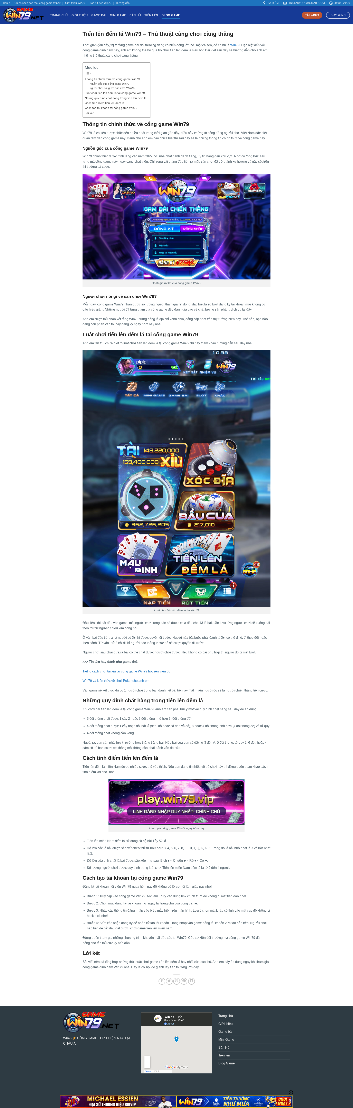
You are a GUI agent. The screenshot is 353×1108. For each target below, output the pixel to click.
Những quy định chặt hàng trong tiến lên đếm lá (115, 98)
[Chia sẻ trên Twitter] (169, 981)
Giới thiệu (79, 15)
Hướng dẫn (123, 3)
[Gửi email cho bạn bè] (176, 981)
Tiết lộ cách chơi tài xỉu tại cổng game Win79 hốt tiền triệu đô (126, 671)
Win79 (235, 45)
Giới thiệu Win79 (75, 3)
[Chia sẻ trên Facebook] (162, 981)
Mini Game (118, 15)
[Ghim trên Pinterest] (184, 981)
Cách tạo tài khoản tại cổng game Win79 (111, 107)
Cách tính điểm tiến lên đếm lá (104, 103)
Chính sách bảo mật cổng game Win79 (37, 3)
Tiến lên (151, 15)
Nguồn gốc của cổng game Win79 (109, 83)
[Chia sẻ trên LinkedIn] (191, 981)
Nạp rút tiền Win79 (100, 3)
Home (6, 3)
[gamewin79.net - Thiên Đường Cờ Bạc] (23, 15)
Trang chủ (59, 15)
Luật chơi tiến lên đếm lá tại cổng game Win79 (115, 93)
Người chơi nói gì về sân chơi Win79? (112, 88)
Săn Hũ (135, 15)
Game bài (98, 15)
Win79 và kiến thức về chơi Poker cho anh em (116, 680)
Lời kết (89, 113)
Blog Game (171, 15)
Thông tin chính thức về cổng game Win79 (112, 79)
